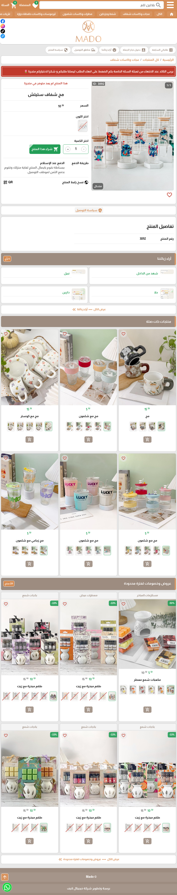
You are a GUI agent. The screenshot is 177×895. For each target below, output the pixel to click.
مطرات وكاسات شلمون (77, 14)
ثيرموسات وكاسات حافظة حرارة (36, 14)
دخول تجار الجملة (134, 50)
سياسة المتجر (58, 50)
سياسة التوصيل (89, 210)
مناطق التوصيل (84, 50)
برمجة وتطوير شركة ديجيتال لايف (88, 888)
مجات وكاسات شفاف (136, 14)
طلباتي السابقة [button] (162, 50)
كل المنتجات (151, 59)
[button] (28, 5)
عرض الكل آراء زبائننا (88, 309)
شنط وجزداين (107, 14)
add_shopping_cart (147, 439)
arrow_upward (4, 877)
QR (8, 182)
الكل (159, 14)
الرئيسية (168, 59)
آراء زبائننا (109, 50)
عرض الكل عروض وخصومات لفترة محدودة (88, 859)
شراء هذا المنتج (45, 149)
